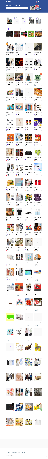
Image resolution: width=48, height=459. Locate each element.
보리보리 (34, 443)
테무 (28, 442)
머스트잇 (16, 442)
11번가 (7, 442)
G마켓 (7, 444)
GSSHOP (20, 442)
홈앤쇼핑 (20, 443)
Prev (6, 20)
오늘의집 (34, 442)
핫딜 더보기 (23, 436)
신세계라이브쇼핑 (21, 444)
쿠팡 (6, 443)
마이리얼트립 (38, 442)
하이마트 (25, 442)
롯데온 (11, 443)
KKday (38, 443)
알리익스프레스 (29, 443)
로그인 (36, 1)
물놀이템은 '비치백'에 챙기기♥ (13, 5)
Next (41, 20)
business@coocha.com (27, 454)
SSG (11, 442)
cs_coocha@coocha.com (19, 454)
